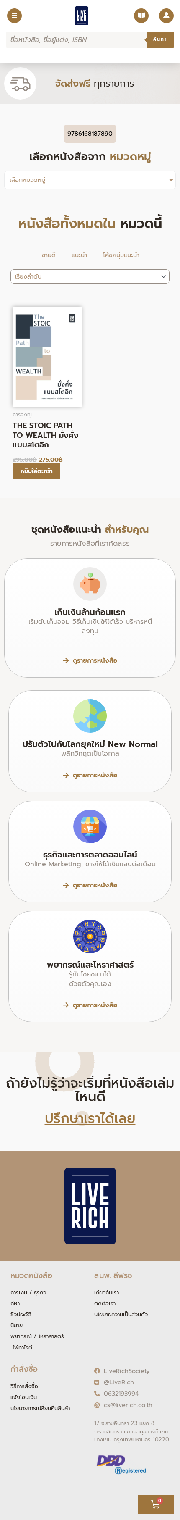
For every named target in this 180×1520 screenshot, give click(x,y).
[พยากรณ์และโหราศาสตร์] (90, 936)
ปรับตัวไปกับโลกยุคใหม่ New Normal (90, 744)
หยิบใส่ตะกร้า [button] (37, 471)
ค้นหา (160, 39)
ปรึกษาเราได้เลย (90, 1118)
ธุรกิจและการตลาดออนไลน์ (90, 854)
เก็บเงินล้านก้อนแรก (90, 612)
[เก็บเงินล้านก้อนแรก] (90, 584)
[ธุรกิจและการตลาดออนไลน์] (90, 826)
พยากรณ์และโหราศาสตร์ (90, 964)
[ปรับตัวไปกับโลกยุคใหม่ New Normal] (90, 716)
